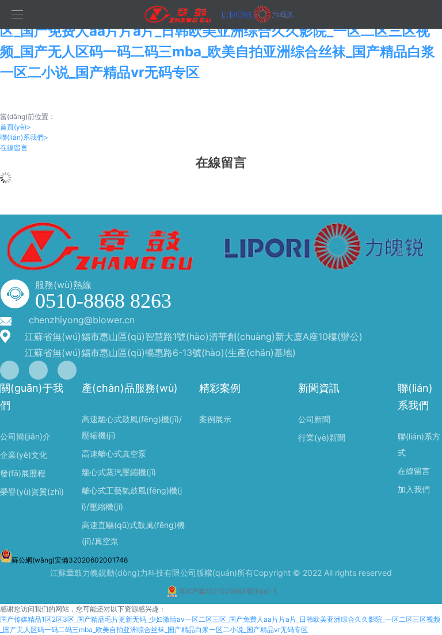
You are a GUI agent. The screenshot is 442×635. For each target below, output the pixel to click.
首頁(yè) (15, 127)
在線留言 (14, 147)
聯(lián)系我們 (24, 137)
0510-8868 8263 (103, 300)
